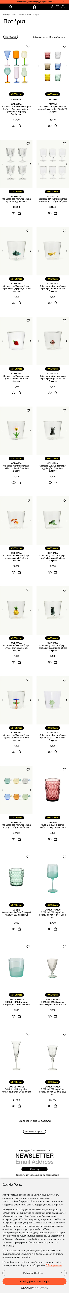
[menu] (5, 7)
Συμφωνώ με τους (37, 1175)
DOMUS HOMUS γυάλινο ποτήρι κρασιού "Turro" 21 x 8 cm (52, 915)
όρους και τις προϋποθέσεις (46, 1175)
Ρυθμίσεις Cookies (33, 1273)
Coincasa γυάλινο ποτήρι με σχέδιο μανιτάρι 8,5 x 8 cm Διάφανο (53, 378)
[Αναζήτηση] (10, 7)
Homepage (6, 15)
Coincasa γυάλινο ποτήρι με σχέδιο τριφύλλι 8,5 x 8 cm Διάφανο (53, 737)
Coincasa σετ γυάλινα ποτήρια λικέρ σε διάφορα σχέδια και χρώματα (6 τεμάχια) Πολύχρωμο (16, 110)
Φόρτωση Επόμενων (34, 1131)
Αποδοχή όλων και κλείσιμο (34, 1281)
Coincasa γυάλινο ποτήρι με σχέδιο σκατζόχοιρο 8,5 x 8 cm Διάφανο (16, 288)
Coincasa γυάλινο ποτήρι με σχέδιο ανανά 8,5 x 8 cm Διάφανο (16, 648)
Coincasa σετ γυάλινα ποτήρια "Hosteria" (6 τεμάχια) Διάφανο (52, 200)
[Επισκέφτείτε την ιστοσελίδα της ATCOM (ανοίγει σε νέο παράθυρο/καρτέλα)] (34, 1288)
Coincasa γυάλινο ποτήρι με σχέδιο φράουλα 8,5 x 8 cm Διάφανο (16, 378)
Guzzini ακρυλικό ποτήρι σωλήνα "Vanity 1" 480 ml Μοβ (52, 826)
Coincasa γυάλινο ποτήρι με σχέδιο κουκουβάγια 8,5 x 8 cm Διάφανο (53, 648)
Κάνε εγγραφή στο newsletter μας (34, 1150)
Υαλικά (29, 15)
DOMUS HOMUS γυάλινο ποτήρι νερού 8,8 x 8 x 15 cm (53, 1003)
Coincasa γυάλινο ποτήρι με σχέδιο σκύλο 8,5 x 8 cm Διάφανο (16, 558)
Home (14, 15)
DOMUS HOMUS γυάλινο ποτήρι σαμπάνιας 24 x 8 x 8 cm (16, 1090)
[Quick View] (13, 126)
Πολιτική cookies (54, 1265)
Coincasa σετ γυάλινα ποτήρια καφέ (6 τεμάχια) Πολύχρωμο (16, 826)
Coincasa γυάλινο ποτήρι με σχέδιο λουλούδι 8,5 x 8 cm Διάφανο (16, 468)
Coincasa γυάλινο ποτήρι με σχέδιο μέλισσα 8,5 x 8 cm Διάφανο (53, 288)
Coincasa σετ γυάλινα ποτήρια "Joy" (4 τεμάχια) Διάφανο (16, 200)
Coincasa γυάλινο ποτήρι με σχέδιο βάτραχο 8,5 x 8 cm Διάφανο (53, 558)
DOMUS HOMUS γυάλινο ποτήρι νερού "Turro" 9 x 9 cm (16, 1003)
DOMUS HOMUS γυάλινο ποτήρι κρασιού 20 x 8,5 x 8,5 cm (52, 1092)
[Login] (52, 7)
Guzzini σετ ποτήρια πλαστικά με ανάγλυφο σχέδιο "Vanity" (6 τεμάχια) (52, 109)
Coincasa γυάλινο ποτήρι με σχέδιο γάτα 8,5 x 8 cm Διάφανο (53, 468)
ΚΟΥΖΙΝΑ (21, 15)
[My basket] (63, 7)
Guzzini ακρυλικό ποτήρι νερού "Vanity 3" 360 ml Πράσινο (16, 913)
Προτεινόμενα (56, 37)
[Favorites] (57, 7)
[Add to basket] (19, 126)
